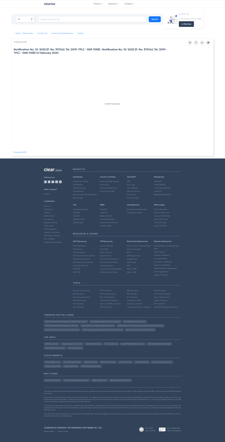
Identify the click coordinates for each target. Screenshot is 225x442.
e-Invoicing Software (162, 188)
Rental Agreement (161, 272)
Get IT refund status (162, 297)
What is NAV (131, 272)
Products (97, 4)
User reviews (49, 219)
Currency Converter (134, 304)
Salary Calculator (160, 300)
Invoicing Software (107, 219)
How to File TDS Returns (109, 259)
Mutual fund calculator (81, 297)
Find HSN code (159, 290)
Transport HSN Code (162, 216)
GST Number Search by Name (165, 307)
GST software (132, 188)
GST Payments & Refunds (83, 262)
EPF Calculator (159, 304)
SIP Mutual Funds (133, 256)
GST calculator (78, 307)
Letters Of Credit (160, 275)
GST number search (107, 294)
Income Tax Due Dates (109, 272)
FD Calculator (132, 297)
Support (47, 194)
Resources (113, 4)
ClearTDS (157, 191)
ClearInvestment (79, 188)
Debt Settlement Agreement (165, 268)
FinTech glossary (50, 229)
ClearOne (104, 213)
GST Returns (78, 249)
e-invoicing (131, 194)
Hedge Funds (132, 259)
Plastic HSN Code (161, 219)
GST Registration (79, 246)
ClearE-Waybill (159, 185)
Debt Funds (131, 262)
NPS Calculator (106, 307)
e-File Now (186, 24)
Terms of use (63, 431)
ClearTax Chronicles (51, 232)
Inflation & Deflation (161, 255)
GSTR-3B (76, 272)
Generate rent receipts (109, 300)
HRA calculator (132, 290)
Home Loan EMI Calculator (110, 304)
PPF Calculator (106, 290)
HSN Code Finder (160, 209)
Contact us (48, 209)
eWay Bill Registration (162, 194)
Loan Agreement (160, 258)
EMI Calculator (78, 294)
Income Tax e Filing (80, 181)
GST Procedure (79, 252)
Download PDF (20, 152)
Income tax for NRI (107, 191)
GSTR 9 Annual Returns (82, 259)
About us (47, 206)
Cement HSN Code (161, 213)
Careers (47, 213)
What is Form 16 (106, 252)
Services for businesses (109, 222)
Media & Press (49, 216)
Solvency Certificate (162, 265)
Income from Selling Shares (110, 269)
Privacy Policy (49, 431)
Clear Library (49, 226)
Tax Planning (78, 185)
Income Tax (104, 185)
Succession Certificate (163, 262)
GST (128, 181)
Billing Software (106, 216)
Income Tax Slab (106, 246)
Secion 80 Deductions (108, 188)
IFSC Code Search (107, 297)
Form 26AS (104, 249)
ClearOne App (105, 226)
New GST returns (133, 191)
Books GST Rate (160, 226)
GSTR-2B (76, 269)
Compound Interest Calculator (139, 307)
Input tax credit (133, 198)
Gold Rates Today (134, 300)
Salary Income (105, 256)
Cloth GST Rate (160, 222)
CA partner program (81, 209)
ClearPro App (78, 222)
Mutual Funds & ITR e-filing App (85, 194)
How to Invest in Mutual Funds (138, 246)
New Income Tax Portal (109, 262)
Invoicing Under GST (80, 265)
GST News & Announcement (84, 256)
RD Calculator (132, 294)
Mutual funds (78, 198)
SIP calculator (78, 304)
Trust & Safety (49, 239)
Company (128, 4)
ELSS (129, 252)
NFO (128, 265)
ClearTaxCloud (78, 219)
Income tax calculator (81, 290)
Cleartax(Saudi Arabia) (53, 242)
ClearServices (78, 191)
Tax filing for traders (134, 213)
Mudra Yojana (159, 252)
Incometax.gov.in (106, 265)
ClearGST (157, 181)
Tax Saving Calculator (162, 294)
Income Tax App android (109, 181)
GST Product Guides (52, 236)
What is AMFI (132, 269)
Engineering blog (50, 222)
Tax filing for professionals (137, 209)
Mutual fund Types (134, 249)
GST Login (131, 185)
